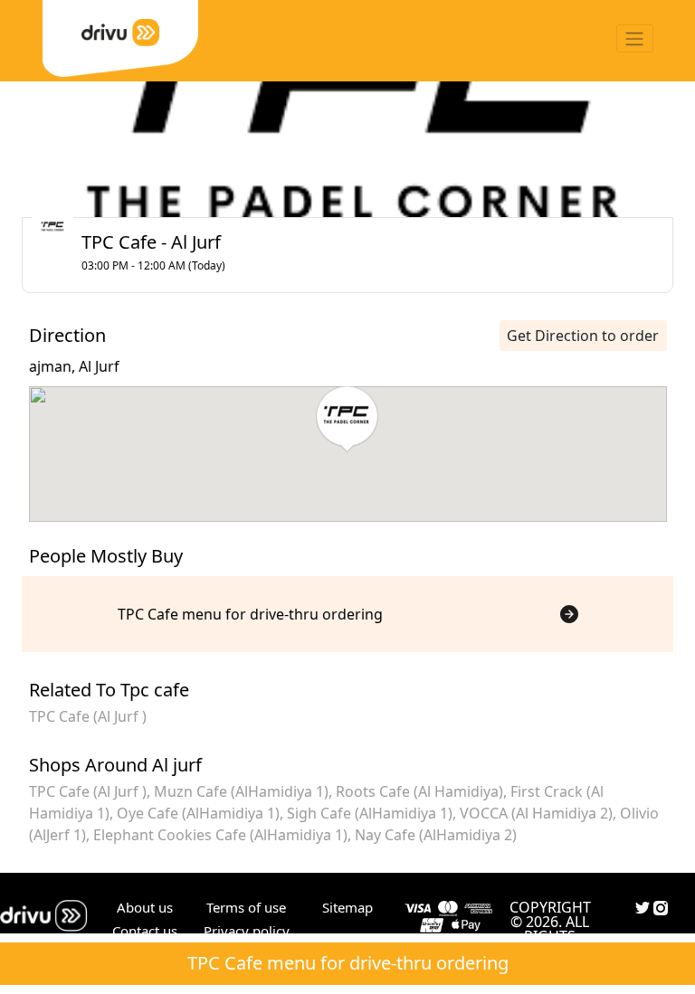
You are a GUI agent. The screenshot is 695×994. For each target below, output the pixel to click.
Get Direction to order (583, 336)
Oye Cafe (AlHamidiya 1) (198, 813)
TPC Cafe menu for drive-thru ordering (348, 963)
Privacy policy (247, 931)
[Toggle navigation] (634, 38)
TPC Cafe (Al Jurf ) (88, 716)
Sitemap (347, 907)
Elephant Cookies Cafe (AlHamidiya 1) (220, 835)
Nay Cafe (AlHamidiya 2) (436, 835)
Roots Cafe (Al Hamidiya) (419, 791)
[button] (347, 419)
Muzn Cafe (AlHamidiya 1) (241, 791)
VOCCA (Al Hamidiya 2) (536, 813)
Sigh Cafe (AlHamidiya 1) (369, 813)
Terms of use (246, 907)
